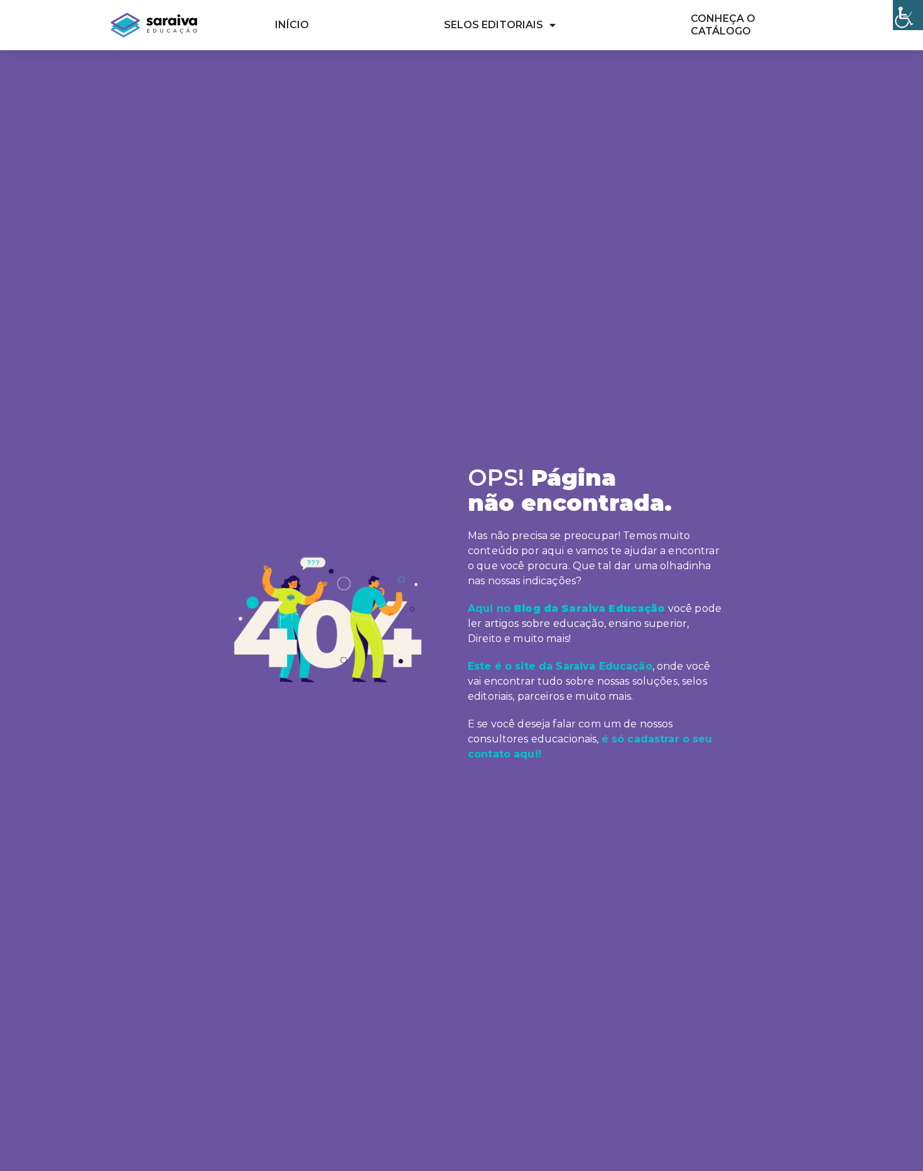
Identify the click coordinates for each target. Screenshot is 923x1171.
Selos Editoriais (493, 25)
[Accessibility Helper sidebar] (908, 15)
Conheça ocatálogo (723, 25)
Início (292, 25)
